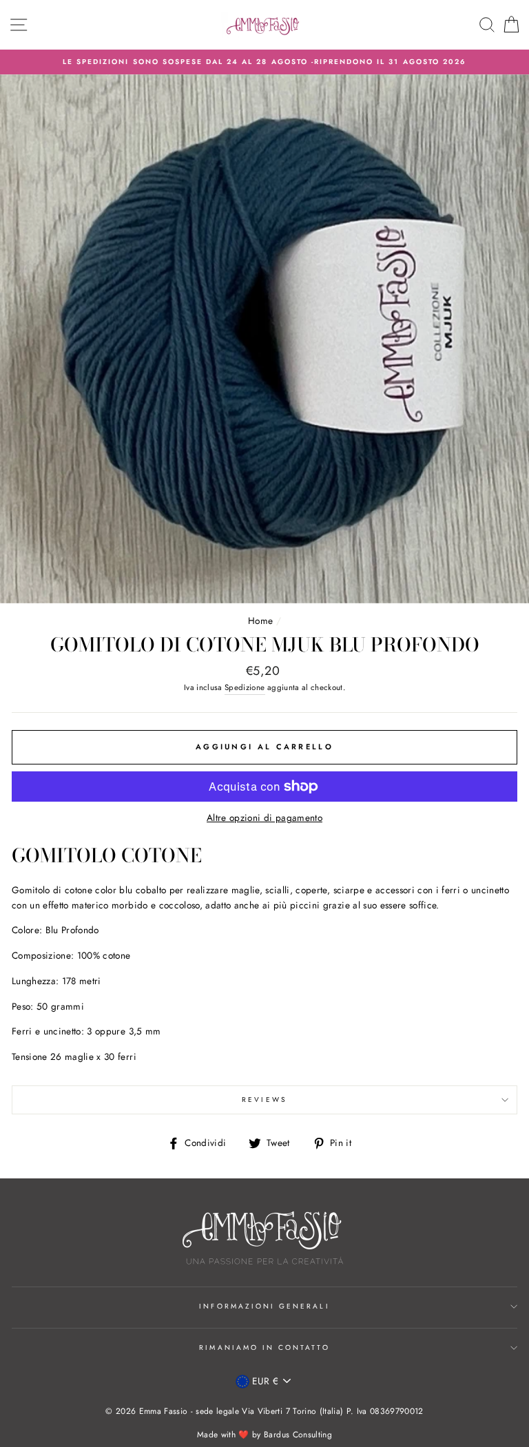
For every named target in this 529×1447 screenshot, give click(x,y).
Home (260, 620)
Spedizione (244, 687)
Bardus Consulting (298, 1434)
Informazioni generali (264, 1306)
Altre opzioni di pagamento (264, 817)
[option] (264, 61)
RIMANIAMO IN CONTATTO (264, 1347)
